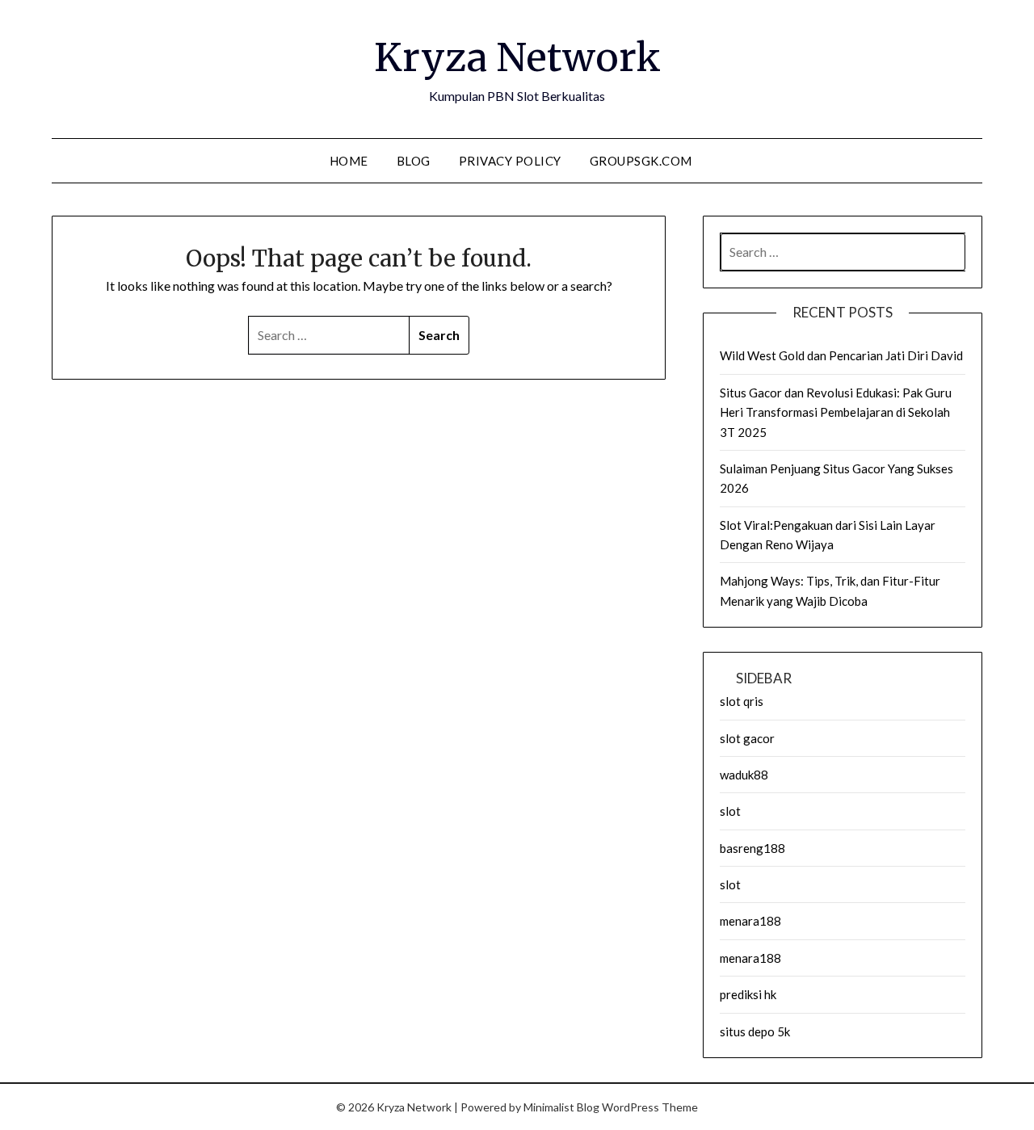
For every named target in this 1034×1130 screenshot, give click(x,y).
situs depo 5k (755, 1031)
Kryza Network (517, 57)
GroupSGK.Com (641, 160)
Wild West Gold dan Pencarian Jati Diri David (841, 355)
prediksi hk (748, 994)
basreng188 (752, 848)
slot (730, 811)
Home (349, 160)
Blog (414, 160)
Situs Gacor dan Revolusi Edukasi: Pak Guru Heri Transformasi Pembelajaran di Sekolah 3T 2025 (836, 412)
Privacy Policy (510, 160)
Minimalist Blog (561, 1107)
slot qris (741, 701)
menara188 (750, 921)
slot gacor (747, 738)
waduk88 (744, 774)
